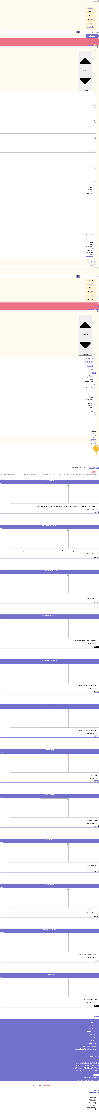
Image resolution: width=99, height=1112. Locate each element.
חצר (94, 214)
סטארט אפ (87, 1080)
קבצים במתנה (98, 451)
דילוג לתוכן (96, 1090)
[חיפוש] (78, 32)
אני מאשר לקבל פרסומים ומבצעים (90, 1062)
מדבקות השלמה (90, 234)
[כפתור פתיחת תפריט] (98, 46)
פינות (94, 237)
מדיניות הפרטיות (88, 1069)
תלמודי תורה (86, 467)
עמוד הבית (95, 467)
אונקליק (80, 1080)
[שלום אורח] (98, 39)
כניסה (94, 184)
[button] (96, 1016)
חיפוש (97, 32)
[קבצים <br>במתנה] (97, 447)
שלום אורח (96, 42)
